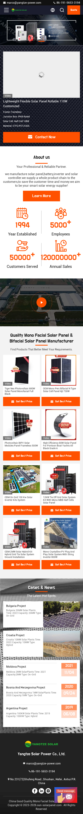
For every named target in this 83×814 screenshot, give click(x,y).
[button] (26, 41)
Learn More (41, 196)
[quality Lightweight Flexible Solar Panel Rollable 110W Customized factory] (41, 74)
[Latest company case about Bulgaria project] (61, 614)
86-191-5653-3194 (68, 2)
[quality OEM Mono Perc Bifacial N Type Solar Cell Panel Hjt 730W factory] (61, 370)
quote (73, 10)
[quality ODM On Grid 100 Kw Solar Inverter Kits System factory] (21, 479)
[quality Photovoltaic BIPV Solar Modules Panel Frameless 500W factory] (21, 424)
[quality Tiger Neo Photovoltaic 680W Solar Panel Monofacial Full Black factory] (21, 370)
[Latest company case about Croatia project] (61, 644)
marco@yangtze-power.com (24, 2)
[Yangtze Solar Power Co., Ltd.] (19, 10)
